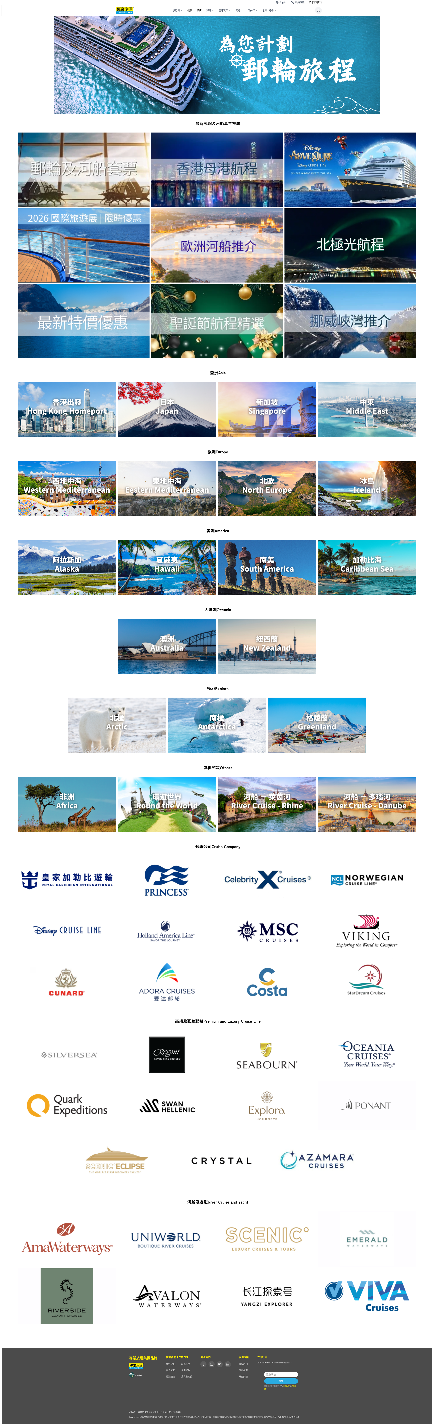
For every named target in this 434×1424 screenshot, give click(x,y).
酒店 (199, 10)
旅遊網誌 (170, 1376)
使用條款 (185, 1370)
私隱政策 (185, 1364)
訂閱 (281, 1381)
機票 (189, 10)
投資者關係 (186, 1376)
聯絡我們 (243, 1364)
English (283, 2)
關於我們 (170, 1364)
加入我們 (170, 1370)
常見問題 (243, 1376)
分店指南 (243, 1370)
